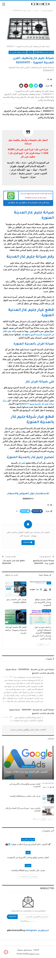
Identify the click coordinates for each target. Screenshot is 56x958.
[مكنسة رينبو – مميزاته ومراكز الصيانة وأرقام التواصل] (48, 811)
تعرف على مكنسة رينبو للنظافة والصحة (25, 796)
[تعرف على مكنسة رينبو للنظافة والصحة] (15, 589)
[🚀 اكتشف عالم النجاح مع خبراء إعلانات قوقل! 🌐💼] (28, 763)
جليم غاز (21, 462)
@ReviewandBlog (16, 930)
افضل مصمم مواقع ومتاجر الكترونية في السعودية (28, 857)
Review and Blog (23, 954)
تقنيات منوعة (46, 610)
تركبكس (26, 729)
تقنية (49, 583)
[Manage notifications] (6, 952)
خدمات (30, 52)
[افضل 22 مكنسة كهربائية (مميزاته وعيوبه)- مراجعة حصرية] (15, 616)
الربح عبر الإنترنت (28, 766)
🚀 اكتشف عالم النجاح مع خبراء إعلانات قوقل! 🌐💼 (28, 773)
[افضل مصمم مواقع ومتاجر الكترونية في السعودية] (40, 589)
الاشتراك (26, 542)
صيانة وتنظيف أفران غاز (18, 52)
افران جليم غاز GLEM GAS (44, 52)
